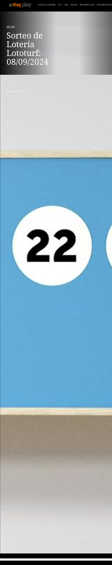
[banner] (25, 5)
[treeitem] (47, 5)
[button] (10, 5)
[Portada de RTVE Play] (22, 5)
